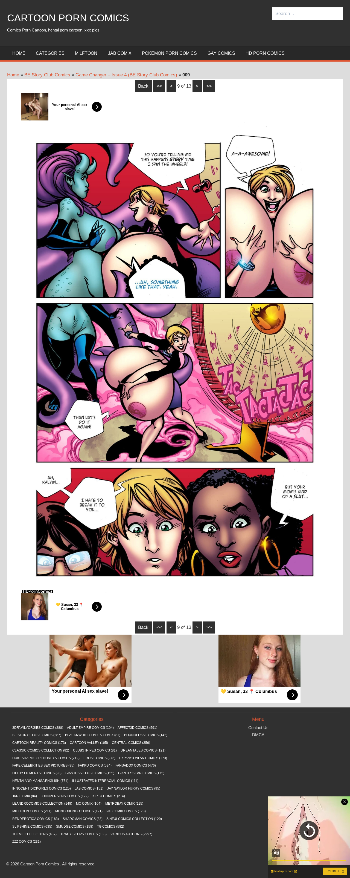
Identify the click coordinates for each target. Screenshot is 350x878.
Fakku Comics (95, 765)
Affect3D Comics (137, 728)
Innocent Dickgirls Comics (41, 788)
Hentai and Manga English (40, 781)
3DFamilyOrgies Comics (37, 728)
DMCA (258, 734)
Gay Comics (221, 53)
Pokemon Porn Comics (169, 53)
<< (159, 86)
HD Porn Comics (265, 53)
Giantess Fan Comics (141, 773)
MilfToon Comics (31, 811)
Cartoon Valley (89, 743)
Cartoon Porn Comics (68, 18)
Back (143, 86)
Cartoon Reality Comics (39, 743)
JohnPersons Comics (65, 796)
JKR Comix (24, 796)
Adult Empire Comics (90, 728)
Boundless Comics (145, 735)
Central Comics (131, 743)
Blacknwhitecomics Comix (92, 735)
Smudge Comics (74, 826)
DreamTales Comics (143, 750)
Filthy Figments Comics (37, 773)
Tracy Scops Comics (83, 834)
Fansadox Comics (135, 765)
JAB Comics (89, 788)
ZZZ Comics (26, 842)
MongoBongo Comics (79, 811)
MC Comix (88, 803)
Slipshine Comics (32, 826)
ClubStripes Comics (95, 750)
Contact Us (258, 727)
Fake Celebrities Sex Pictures (43, 765)
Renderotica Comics (35, 819)
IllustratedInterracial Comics (105, 781)
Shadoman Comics (83, 819)
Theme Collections (34, 834)
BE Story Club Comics (47, 74)
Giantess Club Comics (89, 773)
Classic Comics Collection (40, 750)
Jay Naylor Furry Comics (133, 788)
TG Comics (110, 826)
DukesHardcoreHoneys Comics (46, 758)
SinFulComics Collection (134, 819)
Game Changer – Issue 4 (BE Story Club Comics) (126, 74)
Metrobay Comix (124, 803)
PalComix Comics (126, 811)
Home (18, 53)
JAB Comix (120, 53)
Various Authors (131, 834)
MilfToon (86, 53)
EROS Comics (99, 758)
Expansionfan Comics (143, 758)
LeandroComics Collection (42, 803)
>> (209, 86)
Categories (50, 53)
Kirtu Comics (108, 796)
